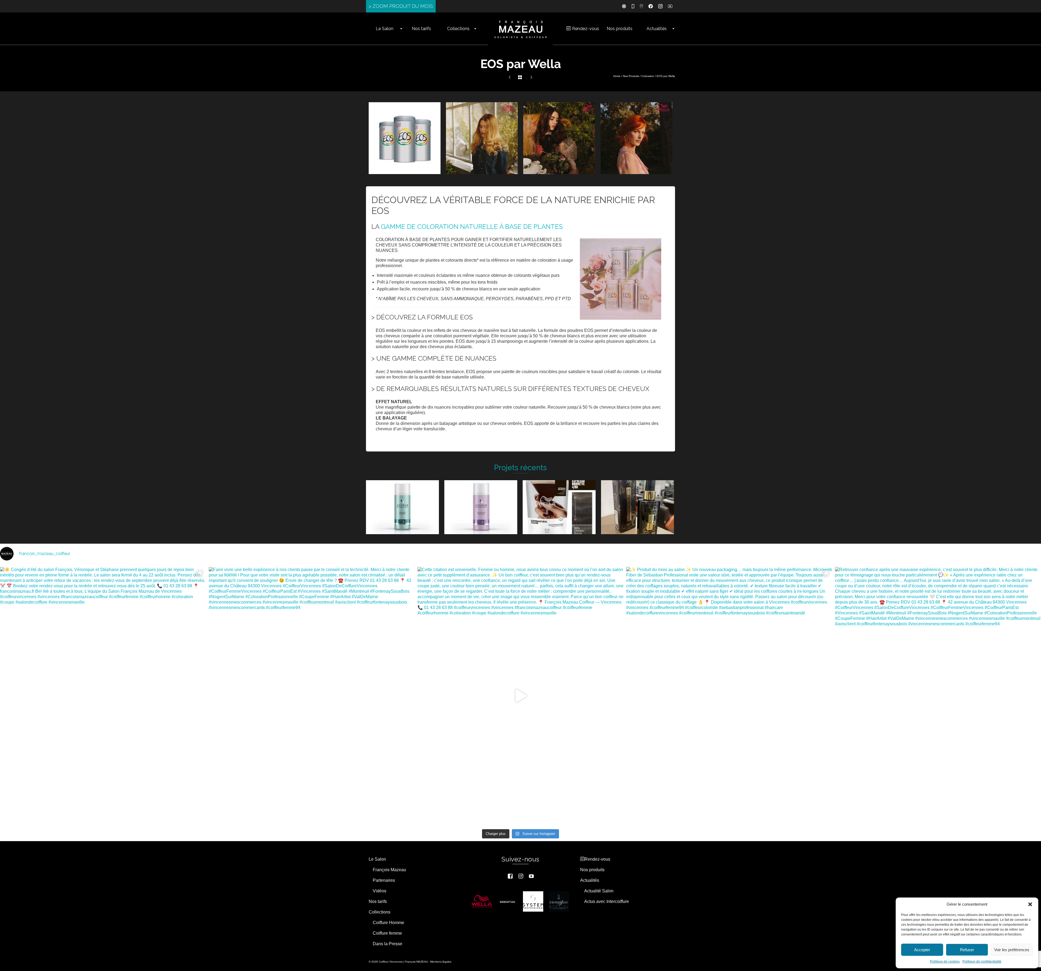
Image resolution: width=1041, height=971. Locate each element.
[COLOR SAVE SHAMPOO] (509, 77)
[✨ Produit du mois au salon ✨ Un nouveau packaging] (729, 696)
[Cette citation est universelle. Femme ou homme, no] (520, 696)
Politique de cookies (945, 961)
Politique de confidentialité (981, 961)
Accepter (922, 949)
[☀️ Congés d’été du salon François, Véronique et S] (103, 696)
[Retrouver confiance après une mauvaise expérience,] (938, 696)
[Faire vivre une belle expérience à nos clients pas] (312, 696)
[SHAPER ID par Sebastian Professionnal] (531, 77)
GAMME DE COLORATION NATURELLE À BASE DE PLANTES (472, 226)
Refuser (967, 949)
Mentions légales (440, 961)
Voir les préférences (1011, 949)
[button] (1030, 904)
